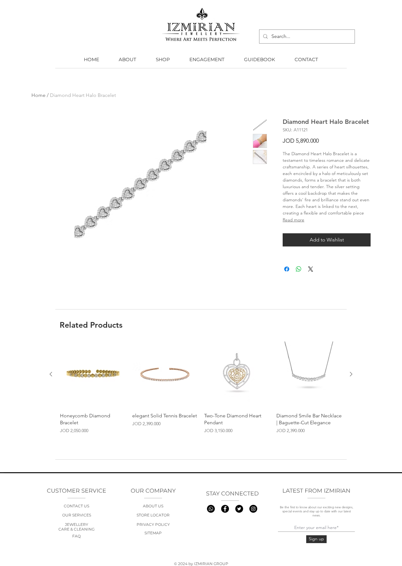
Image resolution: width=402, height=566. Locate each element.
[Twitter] (239, 509)
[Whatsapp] (211, 509)
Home (38, 95)
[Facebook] (225, 509)
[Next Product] (351, 374)
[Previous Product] (51, 374)
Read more (293, 220)
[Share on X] (310, 269)
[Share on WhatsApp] (298, 269)
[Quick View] (93, 374)
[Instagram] (253, 509)
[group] (201, 391)
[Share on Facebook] (287, 269)
